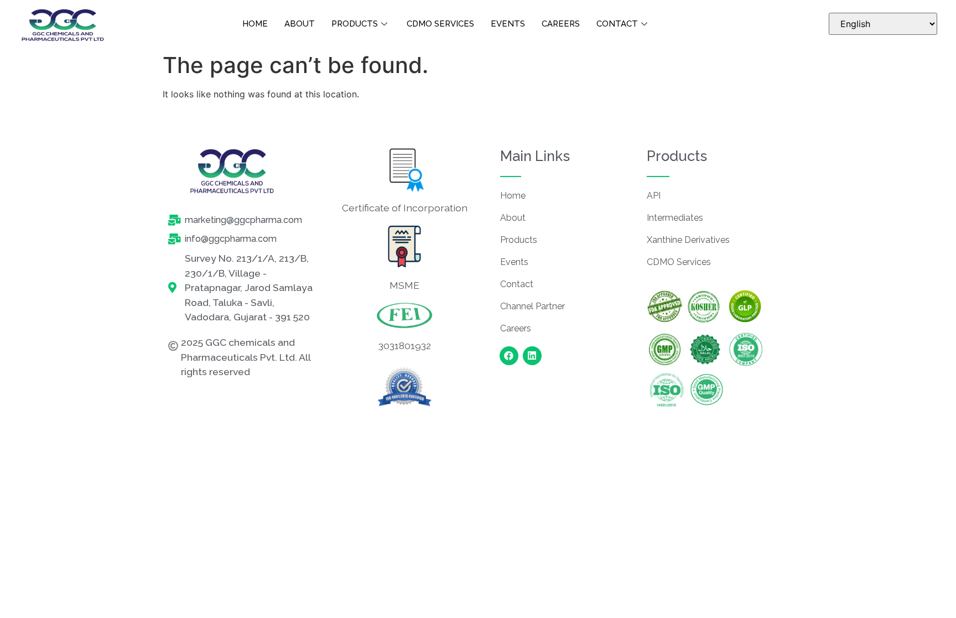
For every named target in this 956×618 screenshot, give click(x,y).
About (299, 24)
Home (255, 24)
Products (354, 24)
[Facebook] (509, 355)
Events (508, 24)
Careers (561, 24)
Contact (617, 24)
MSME (404, 285)
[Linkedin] (532, 355)
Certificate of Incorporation (404, 208)
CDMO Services (440, 24)
